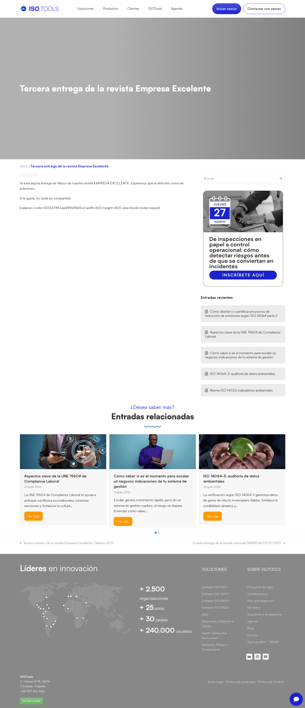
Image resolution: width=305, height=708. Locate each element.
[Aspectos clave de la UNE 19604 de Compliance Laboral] (63, 451)
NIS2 (205, 614)
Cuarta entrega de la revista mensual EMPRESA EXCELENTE (237, 543)
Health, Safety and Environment (214, 635)
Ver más (33, 516)
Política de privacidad (240, 682)
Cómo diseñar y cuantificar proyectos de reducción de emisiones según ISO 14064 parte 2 (241, 313)
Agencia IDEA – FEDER (262, 642)
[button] (156, 533)
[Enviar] (281, 178)
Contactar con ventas (264, 9)
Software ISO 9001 (214, 587)
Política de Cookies (271, 682)
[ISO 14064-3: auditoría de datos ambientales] (242, 451)
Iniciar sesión (227, 9)
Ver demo (253, 607)
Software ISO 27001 (215, 607)
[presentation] (22, 534)
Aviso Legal (215, 682)
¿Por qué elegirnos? (260, 600)
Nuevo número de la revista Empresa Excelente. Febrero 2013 (68, 543)
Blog (250, 628)
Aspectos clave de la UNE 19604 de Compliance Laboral (243, 334)
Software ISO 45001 (215, 600)
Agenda (252, 621)
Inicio (24, 166)
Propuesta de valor (260, 587)
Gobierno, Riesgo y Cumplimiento (215, 647)
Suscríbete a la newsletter (264, 614)
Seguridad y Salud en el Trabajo (218, 623)
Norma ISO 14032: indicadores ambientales (241, 390)
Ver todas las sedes (31, 700)
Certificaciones (257, 594)
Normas (252, 635)
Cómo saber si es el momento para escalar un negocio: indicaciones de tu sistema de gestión (240, 355)
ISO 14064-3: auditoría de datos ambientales (242, 374)
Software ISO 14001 (215, 594)
